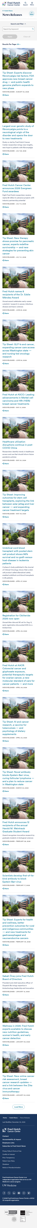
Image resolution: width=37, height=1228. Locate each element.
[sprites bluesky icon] (28, 1193)
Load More (18, 1107)
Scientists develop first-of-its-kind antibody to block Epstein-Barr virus (18, 878)
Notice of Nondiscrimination (11, 1167)
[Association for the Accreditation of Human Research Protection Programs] (14, 1219)
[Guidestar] (22, 1219)
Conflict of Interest (8, 1154)
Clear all (26, 37)
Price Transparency (8, 1157)
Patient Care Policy (8, 1161)
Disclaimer (5, 1164)
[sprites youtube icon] (19, 1193)
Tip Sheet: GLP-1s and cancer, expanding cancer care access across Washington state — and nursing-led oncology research (18, 350)
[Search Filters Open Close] (25, 24)
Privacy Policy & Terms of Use (11, 1151)
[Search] (33, 29)
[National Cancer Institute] (11, 1212)
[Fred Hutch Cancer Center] (11, 1130)
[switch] (32, 14)
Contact (5, 1136)
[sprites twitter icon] (9, 1193)
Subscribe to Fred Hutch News (14, 1146)
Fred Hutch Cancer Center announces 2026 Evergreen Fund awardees (17, 188)
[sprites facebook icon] (4, 1193)
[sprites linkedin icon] (14, 1193)
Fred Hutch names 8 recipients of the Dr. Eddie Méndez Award (16, 294)
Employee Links (8, 1143)
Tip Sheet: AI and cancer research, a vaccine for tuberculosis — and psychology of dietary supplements (15, 728)
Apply (10, 37)
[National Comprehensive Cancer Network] (26, 1212)
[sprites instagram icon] (23, 1193)
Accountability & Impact (11, 1139)
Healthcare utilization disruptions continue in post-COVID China (17, 444)
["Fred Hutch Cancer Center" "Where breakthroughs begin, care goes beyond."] (11, 4)
